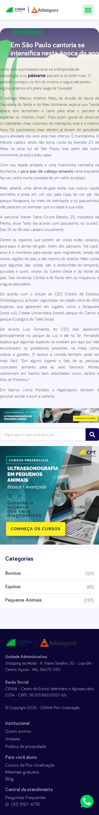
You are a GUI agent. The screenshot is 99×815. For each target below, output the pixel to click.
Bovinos (13, 573)
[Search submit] (92, 434)
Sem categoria (27, 32)
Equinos (13, 587)
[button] (88, 10)
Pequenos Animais (23, 600)
